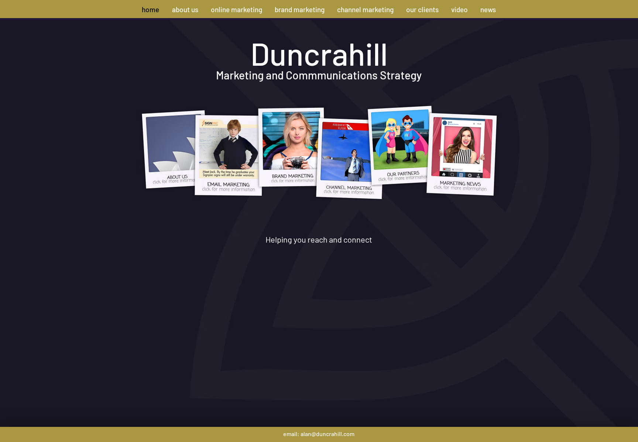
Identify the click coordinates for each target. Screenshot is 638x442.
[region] (165, 151)
